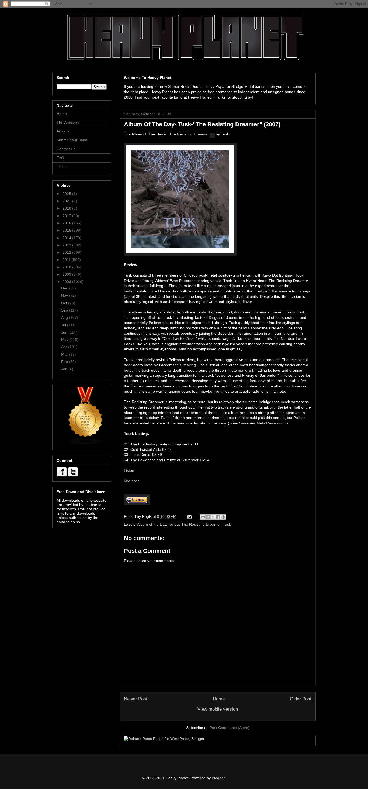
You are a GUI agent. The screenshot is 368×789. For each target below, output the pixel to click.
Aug (65, 317)
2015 (67, 230)
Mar (65, 354)
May (65, 339)
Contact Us (66, 149)
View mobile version (217, 709)
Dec (65, 288)
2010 (67, 267)
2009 (67, 274)
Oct (64, 303)
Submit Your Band (72, 140)
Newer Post (135, 698)
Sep (65, 310)
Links (61, 167)
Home (219, 698)
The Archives (68, 122)
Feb (65, 361)
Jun (64, 332)
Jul (64, 325)
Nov (65, 295)
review (173, 524)
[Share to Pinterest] (223, 517)
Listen (129, 470)
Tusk (227, 524)
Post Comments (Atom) (229, 727)
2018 (67, 208)
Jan (64, 369)
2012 (67, 252)
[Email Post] (189, 516)
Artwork (63, 131)
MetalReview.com (272, 423)
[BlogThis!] (208, 517)
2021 (67, 201)
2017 (67, 216)
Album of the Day (151, 524)
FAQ (60, 158)
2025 (67, 193)
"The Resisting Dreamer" (189, 134)
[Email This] (203, 517)
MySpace (132, 481)
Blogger (218, 778)
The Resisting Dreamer (201, 524)
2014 (67, 238)
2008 (67, 282)
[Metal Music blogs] (86, 444)
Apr (64, 347)
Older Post (300, 698)
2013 (67, 245)
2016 (67, 223)
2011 (67, 259)
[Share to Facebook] (218, 517)
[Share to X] (213, 517)
